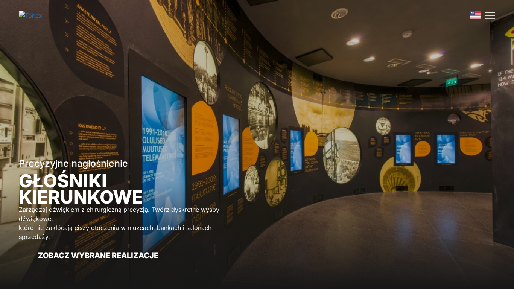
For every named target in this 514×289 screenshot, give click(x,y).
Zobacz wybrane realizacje (98, 255)
